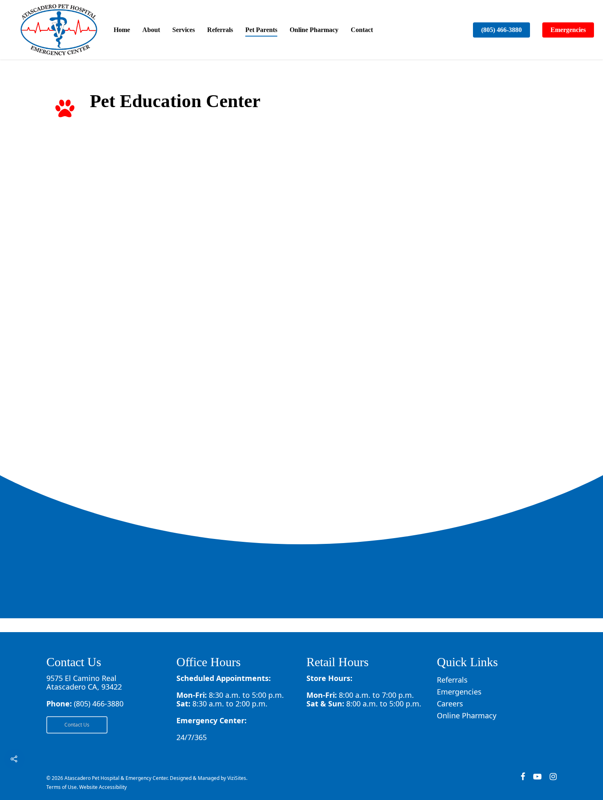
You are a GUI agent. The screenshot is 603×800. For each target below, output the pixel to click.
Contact (362, 29)
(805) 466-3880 (501, 29)
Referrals (220, 29)
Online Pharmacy (314, 29)
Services (183, 29)
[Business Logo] (59, 29)
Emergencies (568, 29)
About (151, 29)
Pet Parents (261, 29)
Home (122, 29)
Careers (450, 703)
